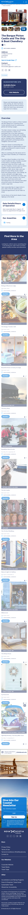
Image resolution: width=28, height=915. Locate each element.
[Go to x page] (14, 836)
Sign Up (14, 817)
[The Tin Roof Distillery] (14, 513)
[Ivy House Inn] (14, 676)
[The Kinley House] (14, 635)
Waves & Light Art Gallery (8, 572)
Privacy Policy (5, 847)
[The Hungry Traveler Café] (14, 309)
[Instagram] (2, 753)
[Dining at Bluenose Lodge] (14, 268)
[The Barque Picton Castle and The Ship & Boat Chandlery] (14, 18)
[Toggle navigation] (26, 2)
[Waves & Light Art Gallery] (14, 554)
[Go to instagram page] (6, 71)
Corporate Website (7, 865)
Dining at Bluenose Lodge (8, 286)
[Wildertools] (14, 595)
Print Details (4, 75)
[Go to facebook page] (2, 71)
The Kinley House (6, 654)
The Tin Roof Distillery (7, 531)
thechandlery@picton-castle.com (11, 66)
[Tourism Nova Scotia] (7, 1)
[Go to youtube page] (17, 836)
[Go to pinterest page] (20, 836)
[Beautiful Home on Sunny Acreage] (14, 349)
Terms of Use (5, 849)
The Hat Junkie (5, 490)
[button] (24, 2)
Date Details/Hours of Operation (12, 204)
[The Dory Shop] (14, 390)
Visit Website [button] (14, 92)
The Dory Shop (5, 408)
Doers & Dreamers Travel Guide (11, 882)
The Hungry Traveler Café (8, 327)
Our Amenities (9, 218)
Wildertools (4, 613)
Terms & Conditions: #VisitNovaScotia (13, 852)
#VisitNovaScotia (22, 752)
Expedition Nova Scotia (8, 449)
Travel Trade (5, 869)
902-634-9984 (5, 65)
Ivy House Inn (5, 694)
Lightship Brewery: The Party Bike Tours (12, 735)
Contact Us (4, 854)
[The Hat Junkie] (14, 472)
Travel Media (5, 867)
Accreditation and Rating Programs (12, 880)
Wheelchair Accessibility (9, 887)
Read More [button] (5, 294)
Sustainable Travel (7, 885)
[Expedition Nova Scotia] (14, 431)
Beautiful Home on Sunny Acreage (11, 367)
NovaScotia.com (7, 908)
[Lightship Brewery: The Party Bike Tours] (14, 717)
